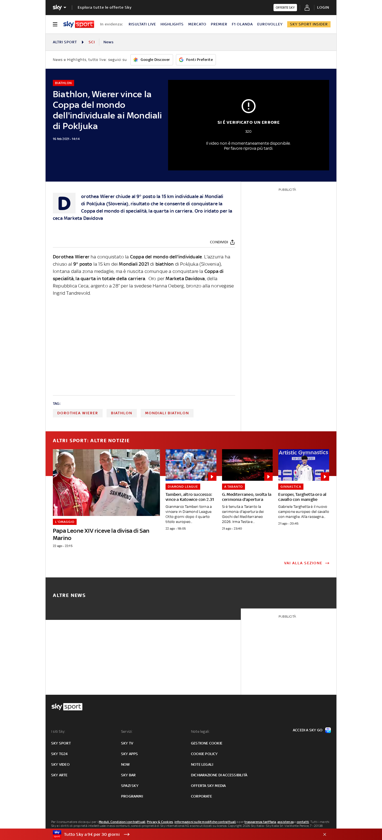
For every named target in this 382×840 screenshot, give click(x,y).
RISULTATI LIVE (142, 24)
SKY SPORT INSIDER (309, 24)
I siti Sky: (58, 731)
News (108, 42)
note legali (202, 764)
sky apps (129, 754)
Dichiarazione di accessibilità (219, 775)
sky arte (59, 775)
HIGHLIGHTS (172, 24)
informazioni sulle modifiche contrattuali (205, 822)
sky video (60, 764)
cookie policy (204, 754)
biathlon (121, 413)
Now (125, 764)
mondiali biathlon (167, 413)
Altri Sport (65, 42)
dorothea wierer (77, 413)
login (323, 7)
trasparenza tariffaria (260, 822)
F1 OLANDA (242, 24)
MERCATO (197, 24)
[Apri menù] (55, 24)
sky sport (61, 743)
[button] (182, 834)
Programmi (132, 796)
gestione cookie (206, 743)
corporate (201, 796)
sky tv (127, 743)
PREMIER (219, 24)
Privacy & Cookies (160, 822)
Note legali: (200, 731)
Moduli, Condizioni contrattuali (122, 822)
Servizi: (127, 731)
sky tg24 (59, 754)
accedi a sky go (307, 730)
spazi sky (129, 786)
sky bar (128, 775)
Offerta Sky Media (208, 786)
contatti (303, 822)
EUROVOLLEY (270, 24)
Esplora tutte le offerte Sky (105, 7)
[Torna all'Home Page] (79, 24)
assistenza (285, 822)
